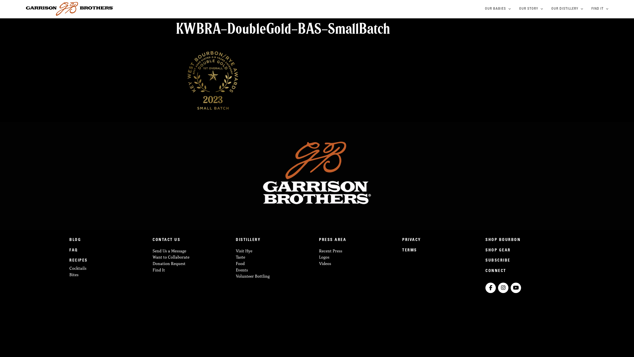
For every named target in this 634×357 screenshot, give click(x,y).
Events (242, 270)
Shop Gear (498, 250)
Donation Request (169, 263)
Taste (240, 257)
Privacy (411, 240)
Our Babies (495, 9)
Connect (495, 271)
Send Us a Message (169, 250)
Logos (324, 257)
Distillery (248, 240)
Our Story (528, 9)
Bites (74, 274)
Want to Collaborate (171, 257)
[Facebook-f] (490, 288)
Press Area (332, 240)
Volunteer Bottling (253, 276)
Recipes (78, 261)
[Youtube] (516, 288)
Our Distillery (564, 9)
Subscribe (497, 261)
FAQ (73, 250)
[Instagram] (503, 288)
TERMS (409, 250)
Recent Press (330, 250)
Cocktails (77, 268)
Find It (597, 9)
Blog (75, 240)
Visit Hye (244, 250)
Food (240, 263)
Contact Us (166, 240)
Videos (325, 263)
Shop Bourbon (503, 240)
